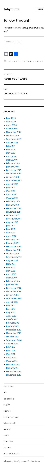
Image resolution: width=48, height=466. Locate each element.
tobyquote (12, 9)
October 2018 (12, 177)
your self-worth (11, 453)
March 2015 (11, 319)
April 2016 (11, 274)
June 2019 (10, 149)
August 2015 (12, 302)
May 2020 (11, 121)
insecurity (8, 441)
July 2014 (10, 347)
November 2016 (13, 250)
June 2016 (10, 267)
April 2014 (11, 357)
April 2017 (11, 236)
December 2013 (13, 371)
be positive (9, 399)
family (7, 405)
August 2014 (12, 343)
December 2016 (13, 246)
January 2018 (12, 205)
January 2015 (12, 326)
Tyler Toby (12, 61)
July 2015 (10, 305)
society (7, 429)
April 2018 (11, 194)
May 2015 (10, 312)
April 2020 (11, 125)
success (7, 447)
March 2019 (11, 160)
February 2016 (13, 281)
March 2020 (12, 128)
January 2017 (12, 243)
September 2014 (14, 340)
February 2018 (13, 201)
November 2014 (13, 333)
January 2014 (12, 368)
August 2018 (12, 184)
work (6, 435)
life (5, 393)
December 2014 (13, 330)
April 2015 (11, 316)
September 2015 (13, 298)
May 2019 (10, 153)
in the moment (11, 417)
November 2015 (13, 291)
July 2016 (10, 264)
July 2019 (10, 146)
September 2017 (13, 219)
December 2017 (13, 208)
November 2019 (13, 132)
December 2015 (13, 288)
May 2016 (10, 271)
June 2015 (10, 309)
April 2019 (11, 156)
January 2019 (12, 166)
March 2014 (11, 361)
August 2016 (12, 260)
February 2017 (13, 239)
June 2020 (11, 118)
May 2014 (10, 354)
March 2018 (12, 198)
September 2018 (14, 180)
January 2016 (12, 284)
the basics (8, 386)
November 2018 (13, 173)
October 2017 (12, 215)
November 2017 (13, 212)
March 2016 (11, 277)
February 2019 (13, 163)
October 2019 (12, 135)
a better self (38, 61)
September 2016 (14, 257)
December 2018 (13, 170)
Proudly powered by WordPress (27, 461)
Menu (40, 9)
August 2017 (12, 222)
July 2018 (10, 187)
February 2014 (13, 364)
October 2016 (12, 253)
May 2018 (10, 191)
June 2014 (10, 350)
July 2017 (10, 225)
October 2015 (12, 295)
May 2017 (10, 232)
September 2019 (14, 139)
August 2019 (12, 142)
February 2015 (13, 323)
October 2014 (12, 336)
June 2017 (10, 229)
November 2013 (13, 375)
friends (7, 411)
